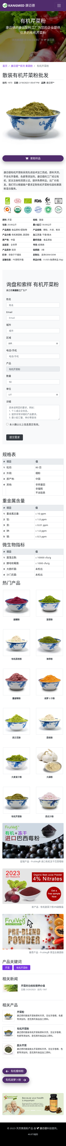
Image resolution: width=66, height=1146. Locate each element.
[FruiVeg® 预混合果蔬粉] (33, 931)
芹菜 (7, 967)
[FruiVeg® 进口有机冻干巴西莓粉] (33, 841)
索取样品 (34, 158)
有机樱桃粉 (16, 1071)
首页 (5, 65)
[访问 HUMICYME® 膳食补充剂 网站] (33, 1104)
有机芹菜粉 (22, 967)
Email (9, 312)
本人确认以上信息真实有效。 (25, 424)
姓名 (8, 299)
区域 (8, 337)
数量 (8, 375)
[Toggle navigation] (59, 6)
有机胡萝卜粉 (14, 1079)
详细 (8, 401)
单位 (8, 388)
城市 (8, 324)
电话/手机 (11, 350)
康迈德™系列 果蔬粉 (22, 65)
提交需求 (14, 437)
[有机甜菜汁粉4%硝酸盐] (33, 886)
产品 (8, 363)
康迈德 (43, 1128)
